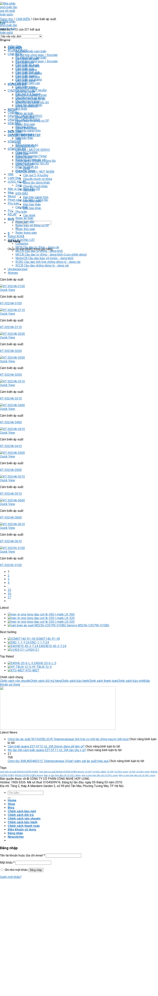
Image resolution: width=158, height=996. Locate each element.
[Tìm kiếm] (9, 797)
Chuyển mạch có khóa (37, 179)
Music (12, 196)
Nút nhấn (21, 109)
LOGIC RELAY (17, 181)
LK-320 (88, 772)
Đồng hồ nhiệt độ (26, 145)
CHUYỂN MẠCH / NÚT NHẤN (27, 90)
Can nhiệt (29, 215)
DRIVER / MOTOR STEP (24, 119)
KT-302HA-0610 (11, 541)
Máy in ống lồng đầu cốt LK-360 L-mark (137, 775)
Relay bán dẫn (24, 222)
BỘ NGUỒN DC (18, 50)
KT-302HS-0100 (11, 565)
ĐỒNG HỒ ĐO (17, 149)
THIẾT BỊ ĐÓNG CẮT (21, 240)
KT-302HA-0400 (11, 422)
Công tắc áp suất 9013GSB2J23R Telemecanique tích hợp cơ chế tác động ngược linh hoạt (68, 739)
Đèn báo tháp (32, 204)
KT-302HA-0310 (11, 398)
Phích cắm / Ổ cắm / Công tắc (28, 200)
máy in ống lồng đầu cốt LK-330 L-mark (100, 775)
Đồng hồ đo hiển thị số (30, 160)
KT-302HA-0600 (11, 517)
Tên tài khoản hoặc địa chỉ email (22, 855)
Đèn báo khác (32, 208)
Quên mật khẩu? (11, 877)
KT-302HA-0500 (11, 470)
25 (9, 590)
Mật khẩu (7, 862)
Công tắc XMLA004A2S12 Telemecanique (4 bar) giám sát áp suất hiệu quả (58, 761)
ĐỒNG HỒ (14, 141)
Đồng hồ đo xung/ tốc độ (32, 163)
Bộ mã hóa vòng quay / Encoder (36, 55)
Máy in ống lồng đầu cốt (24, 189)
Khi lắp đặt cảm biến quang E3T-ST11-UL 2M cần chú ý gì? (47, 750)
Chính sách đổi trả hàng (45, 681)
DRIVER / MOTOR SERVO (32, 150)
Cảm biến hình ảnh (27, 72)
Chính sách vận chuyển (15, 681)
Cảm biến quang (26, 76)
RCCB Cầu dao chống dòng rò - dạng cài (42, 265)
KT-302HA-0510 (11, 494)
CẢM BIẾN (23, 19)
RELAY (12, 214)
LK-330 (110, 772)
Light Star (14, 178)
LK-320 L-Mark (99, 772)
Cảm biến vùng (25, 87)
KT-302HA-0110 (11, 327)
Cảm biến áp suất (27, 65)
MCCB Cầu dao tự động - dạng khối (39, 251)
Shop (11, 804)
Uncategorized (17, 269)
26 (9, 593)
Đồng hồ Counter (26, 152)
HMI (10, 174)
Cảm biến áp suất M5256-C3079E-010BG (19, 772)
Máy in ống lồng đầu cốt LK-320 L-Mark (62, 775)
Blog (11, 219)
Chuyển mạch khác (35, 186)
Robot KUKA (16, 236)
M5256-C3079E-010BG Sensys (29, 775)
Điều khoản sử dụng (22, 829)
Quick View (7, 290)
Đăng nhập (36, 870)
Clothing (13, 112)
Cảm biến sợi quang (28, 79)
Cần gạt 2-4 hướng (35, 175)
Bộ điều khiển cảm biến (30, 51)
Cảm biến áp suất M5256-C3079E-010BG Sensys (61, 772)
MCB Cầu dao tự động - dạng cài (37, 247)
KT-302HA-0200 (11, 351)
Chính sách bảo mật (131, 681)
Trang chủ (6, 19)
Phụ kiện (21, 212)
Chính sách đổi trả (21, 815)
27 (9, 597)
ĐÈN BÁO (21, 193)
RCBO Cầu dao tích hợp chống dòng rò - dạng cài (47, 262)
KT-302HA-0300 (11, 375)
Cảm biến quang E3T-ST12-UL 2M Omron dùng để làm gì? (46, 746)
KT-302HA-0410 (11, 446)
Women (13, 273)
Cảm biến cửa (24, 68)
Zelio (18, 185)
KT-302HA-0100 (11, 303)
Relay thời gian (25, 124)
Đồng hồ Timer (25, 171)
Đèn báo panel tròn (35, 197)
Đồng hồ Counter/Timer (31, 156)
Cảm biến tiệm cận (27, 83)
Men (11, 192)
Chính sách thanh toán (103, 681)
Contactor (21, 243)
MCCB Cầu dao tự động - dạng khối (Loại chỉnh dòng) (51, 254)
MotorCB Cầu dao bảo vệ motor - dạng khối (44, 258)
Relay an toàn (24, 113)
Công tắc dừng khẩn (36, 182)
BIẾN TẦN (14, 131)
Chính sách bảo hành (75, 681)
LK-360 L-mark (143, 772)
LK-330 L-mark (121, 772)
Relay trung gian (26, 233)
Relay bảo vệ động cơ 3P (32, 225)
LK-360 (132, 772)
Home (12, 800)
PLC (10, 211)
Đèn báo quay (24, 134)
